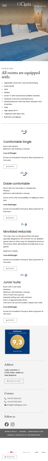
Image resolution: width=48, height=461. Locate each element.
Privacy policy (11, 431)
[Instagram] (12, 424)
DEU (38, 6)
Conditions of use (35, 431)
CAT (41, 6)
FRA (44, 6)
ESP (35, 6)
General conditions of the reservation (23, 435)
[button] (2, 131)
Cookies (22, 431)
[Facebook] (6, 424)
